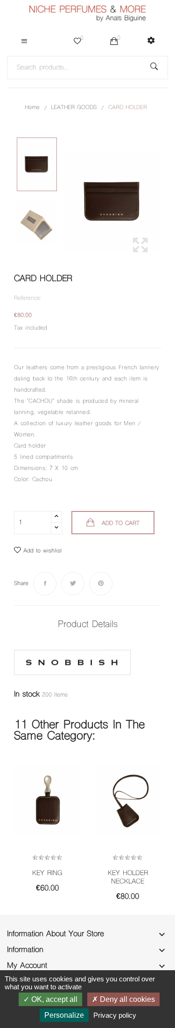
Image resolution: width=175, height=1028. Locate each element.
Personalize (64, 1015)
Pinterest (100, 583)
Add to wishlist (42, 551)
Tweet (72, 583)
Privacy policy (114, 1015)
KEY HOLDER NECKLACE (128, 877)
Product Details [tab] (88, 625)
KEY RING (47, 873)
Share (44, 583)
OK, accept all (53, 999)
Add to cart (121, 523)
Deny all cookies (126, 999)
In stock (27, 695)
